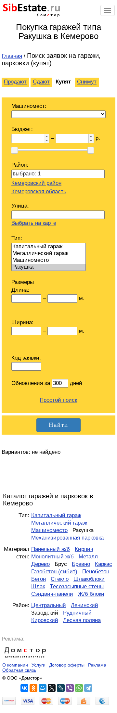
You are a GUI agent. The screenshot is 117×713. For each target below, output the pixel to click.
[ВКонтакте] (24, 688)
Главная (12, 56)
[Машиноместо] (48, 260)
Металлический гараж (59, 523)
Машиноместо (49, 530)
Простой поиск (58, 400)
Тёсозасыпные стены (77, 586)
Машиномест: (28, 106)
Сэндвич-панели (52, 594)
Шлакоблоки (89, 579)
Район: (19, 165)
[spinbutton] (27, 138)
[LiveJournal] (61, 688)
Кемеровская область (38, 191)
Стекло (60, 579)
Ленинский (84, 605)
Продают (15, 82)
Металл (88, 557)
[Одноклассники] (33, 688)
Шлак (38, 586)
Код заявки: (26, 358)
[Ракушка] (48, 267)
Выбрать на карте (33, 223)
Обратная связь (19, 670)
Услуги (39, 665)
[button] (46, 136)
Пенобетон (95, 571)
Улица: (20, 206)
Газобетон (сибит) (54, 571)
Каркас (103, 564)
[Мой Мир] (42, 688)
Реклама (97, 665)
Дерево (40, 564)
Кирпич (84, 549)
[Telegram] (88, 688)
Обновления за (31, 383)
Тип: (16, 238)
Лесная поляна (82, 620)
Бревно (81, 564)
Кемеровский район (36, 183)
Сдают (41, 82)
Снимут (87, 82)
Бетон (38, 579)
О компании (15, 665)
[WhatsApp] (79, 688)
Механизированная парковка (67, 538)
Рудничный (77, 613)
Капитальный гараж (56, 515)
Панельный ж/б (50, 549)
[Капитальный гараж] (48, 246)
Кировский (44, 620)
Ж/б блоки (91, 594)
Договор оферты (66, 665)
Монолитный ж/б (52, 557)
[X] (52, 688)
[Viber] (70, 688)
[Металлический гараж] (48, 253)
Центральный (48, 605)
